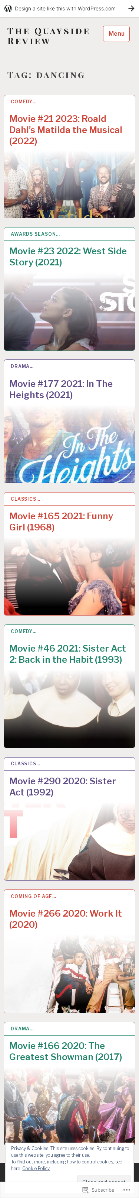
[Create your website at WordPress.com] (69, 8)
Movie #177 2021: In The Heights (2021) (61, 389)
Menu (117, 33)
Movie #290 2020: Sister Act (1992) (62, 787)
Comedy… (24, 101)
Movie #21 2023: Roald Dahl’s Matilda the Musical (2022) (65, 129)
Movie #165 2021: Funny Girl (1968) (61, 522)
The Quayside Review (48, 36)
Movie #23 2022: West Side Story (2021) (68, 257)
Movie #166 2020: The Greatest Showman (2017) (65, 1051)
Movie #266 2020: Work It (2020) (65, 919)
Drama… (22, 366)
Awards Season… (35, 234)
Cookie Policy (36, 1168)
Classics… (25, 499)
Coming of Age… (33, 896)
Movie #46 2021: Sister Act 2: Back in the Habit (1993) (67, 654)
